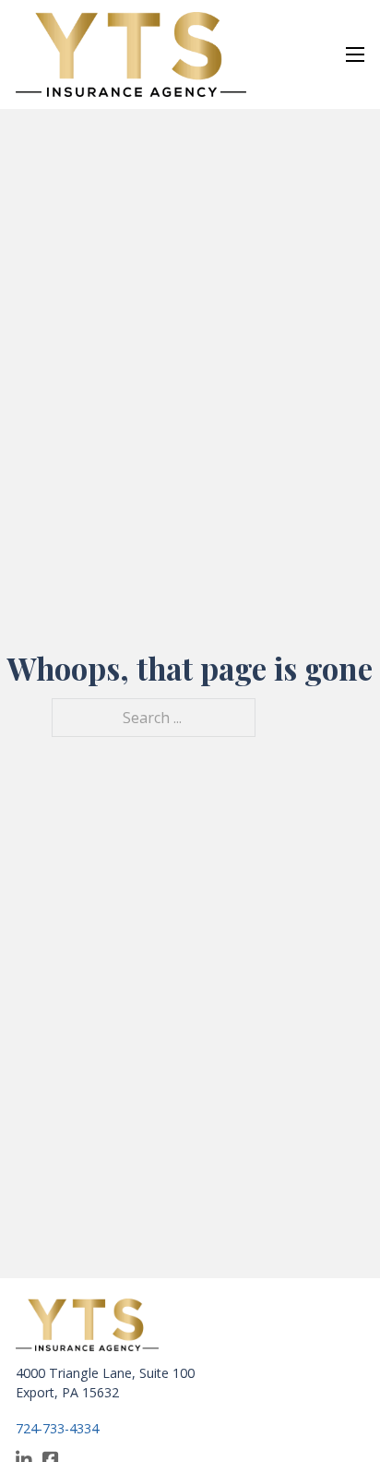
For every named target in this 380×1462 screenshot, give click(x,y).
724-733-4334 (57, 1428)
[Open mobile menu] (355, 54)
